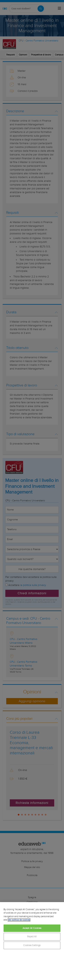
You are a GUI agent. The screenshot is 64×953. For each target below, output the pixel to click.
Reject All (32, 936)
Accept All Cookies (32, 928)
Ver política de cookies (19, 920)
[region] (32, 927)
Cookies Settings (32, 945)
